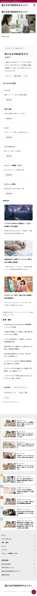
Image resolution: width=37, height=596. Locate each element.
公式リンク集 (23, 392)
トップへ (6, 398)
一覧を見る (8, 100)
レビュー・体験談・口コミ (9, 553)
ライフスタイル (6, 539)
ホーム (3, 535)
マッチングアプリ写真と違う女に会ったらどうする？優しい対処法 (18, 377)
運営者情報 (7, 387)
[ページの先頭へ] (33, 592)
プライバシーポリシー (20, 387)
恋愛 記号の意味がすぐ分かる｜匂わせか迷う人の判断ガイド (17, 355)
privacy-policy (6, 564)
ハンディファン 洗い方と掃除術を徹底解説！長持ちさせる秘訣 (17, 362)
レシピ (26, 76)
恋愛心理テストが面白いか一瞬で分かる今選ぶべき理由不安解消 (18, 348)
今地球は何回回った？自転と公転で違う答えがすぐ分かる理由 (18, 333)
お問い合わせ (5, 575)
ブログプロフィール (10, 392)
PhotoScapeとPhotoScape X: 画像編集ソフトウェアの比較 (18, 326)
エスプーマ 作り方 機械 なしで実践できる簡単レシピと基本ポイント (18, 370)
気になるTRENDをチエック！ (15, 5)
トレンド (8, 76)
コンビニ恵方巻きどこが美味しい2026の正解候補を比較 (18, 340)
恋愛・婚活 (17, 76)
